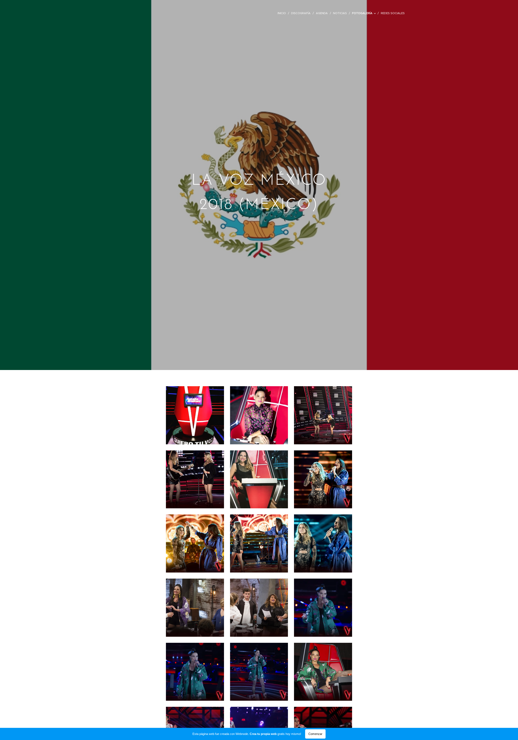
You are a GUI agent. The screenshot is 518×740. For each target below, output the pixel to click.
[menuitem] (283, 13)
